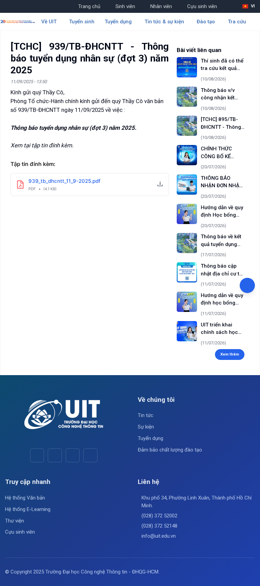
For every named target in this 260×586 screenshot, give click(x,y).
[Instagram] (73, 455)
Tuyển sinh (81, 22)
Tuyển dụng (150, 438)
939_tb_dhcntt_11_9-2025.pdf (64, 181)
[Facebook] (37, 455)
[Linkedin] (90, 455)
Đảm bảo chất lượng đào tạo (170, 450)
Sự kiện (146, 427)
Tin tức (145, 415)
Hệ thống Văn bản (25, 498)
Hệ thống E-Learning (27, 509)
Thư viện (14, 521)
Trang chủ (89, 6)
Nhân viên (161, 6)
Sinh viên (125, 6)
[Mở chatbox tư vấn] (247, 285)
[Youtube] (55, 455)
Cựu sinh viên (202, 6)
